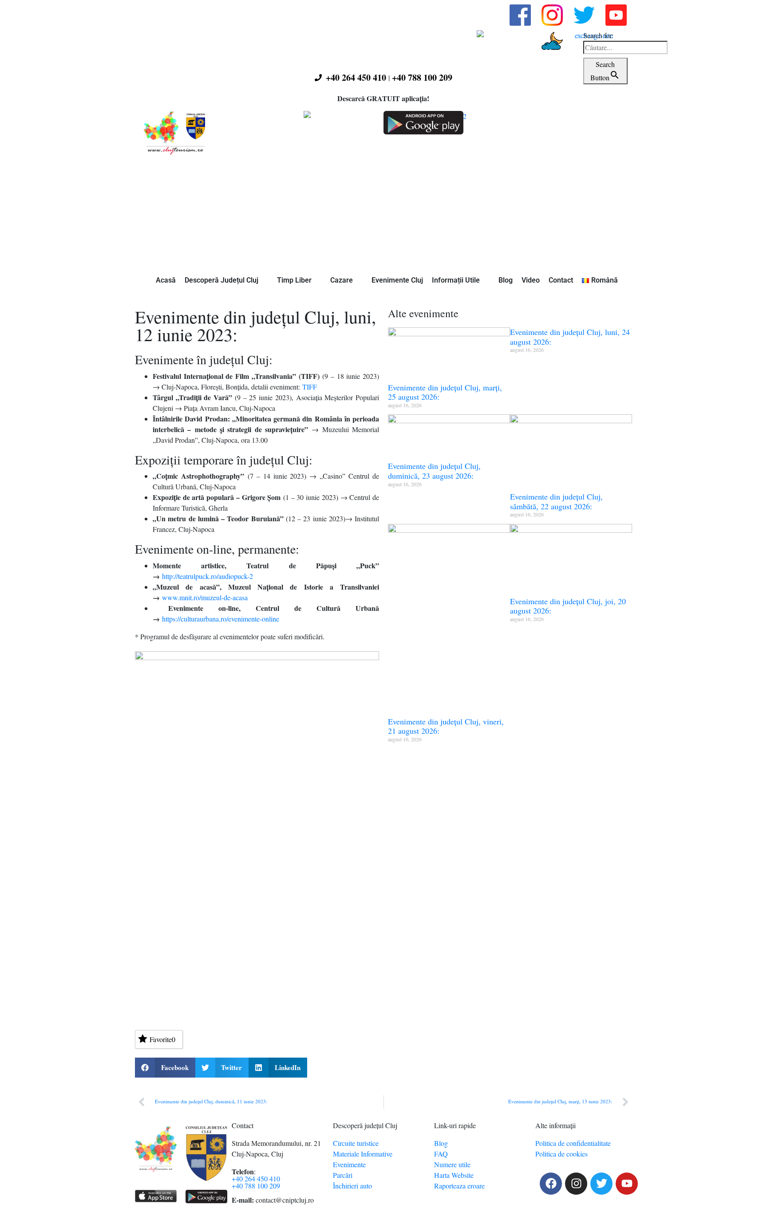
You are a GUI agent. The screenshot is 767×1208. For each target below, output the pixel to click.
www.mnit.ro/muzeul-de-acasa (205, 597)
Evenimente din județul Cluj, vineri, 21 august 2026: (446, 726)
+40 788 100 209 (422, 77)
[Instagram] (576, 1184)
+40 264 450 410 (356, 77)
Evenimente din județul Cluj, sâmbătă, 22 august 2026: (556, 501)
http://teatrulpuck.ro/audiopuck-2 (207, 576)
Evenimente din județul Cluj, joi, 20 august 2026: (568, 606)
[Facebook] (551, 1184)
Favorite (162, 1039)
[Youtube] (627, 1184)
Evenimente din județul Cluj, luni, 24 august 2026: (570, 337)
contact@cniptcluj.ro (285, 1199)
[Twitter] (601, 1184)
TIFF (309, 386)
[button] (165, 1068)
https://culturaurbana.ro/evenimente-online (220, 618)
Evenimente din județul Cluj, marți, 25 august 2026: (445, 392)
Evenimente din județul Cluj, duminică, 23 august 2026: (434, 470)
